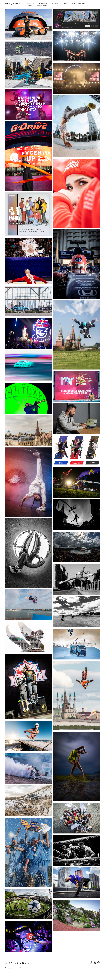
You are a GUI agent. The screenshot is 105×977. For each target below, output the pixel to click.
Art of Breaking (42, 5)
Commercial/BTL (43, 3)
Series (65, 3)
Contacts (30, 5)
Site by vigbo (8, 973)
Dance (72, 3)
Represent (30, 3)
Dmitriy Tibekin (12, 4)
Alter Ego (81, 3)
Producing (55, 3)
